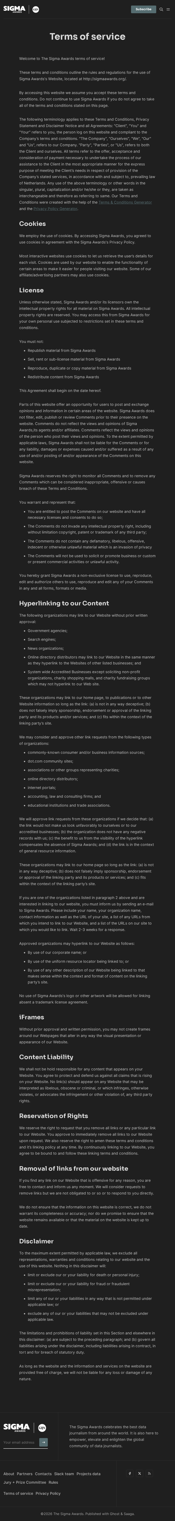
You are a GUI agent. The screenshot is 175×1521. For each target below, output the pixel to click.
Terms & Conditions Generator (125, 202)
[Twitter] (139, 1473)
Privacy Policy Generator (55, 208)
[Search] (161, 9)
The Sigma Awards (68, 1514)
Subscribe (144, 9)
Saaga (129, 1514)
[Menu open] (168, 9)
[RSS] (149, 1473)
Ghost (115, 1514)
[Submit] (43, 1442)
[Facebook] (129, 1473)
